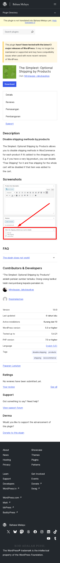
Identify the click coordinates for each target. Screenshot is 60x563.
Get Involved (38, 473)
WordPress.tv (11, 488)
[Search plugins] (32, 32)
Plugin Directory (10, 12)
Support (10, 123)
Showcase (36, 450)
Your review (9, 386)
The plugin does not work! (16, 257)
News (6, 455)
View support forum (13, 407)
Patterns (35, 464)
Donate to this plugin (13, 432)
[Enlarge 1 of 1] (53, 187)
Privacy (6, 464)
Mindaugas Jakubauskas (37, 76)
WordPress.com (12, 497)
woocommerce (49, 358)
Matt (7, 502)
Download (10, 84)
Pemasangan (12, 109)
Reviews (10, 102)
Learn (6, 473)
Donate (36, 483)
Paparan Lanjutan (12, 365)
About (6, 450)
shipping (37, 358)
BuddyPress (10, 512)
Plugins (35, 459)
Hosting (7, 459)
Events (35, 478)
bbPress (8, 507)
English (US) (51, 346)
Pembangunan (13, 116)
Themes (35, 455)
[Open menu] (55, 4)
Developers (8, 483)
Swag (35, 488)
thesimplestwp (16, 299)
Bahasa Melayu (17, 525)
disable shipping (39, 352)
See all (54, 386)
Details (9, 94)
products (52, 352)
